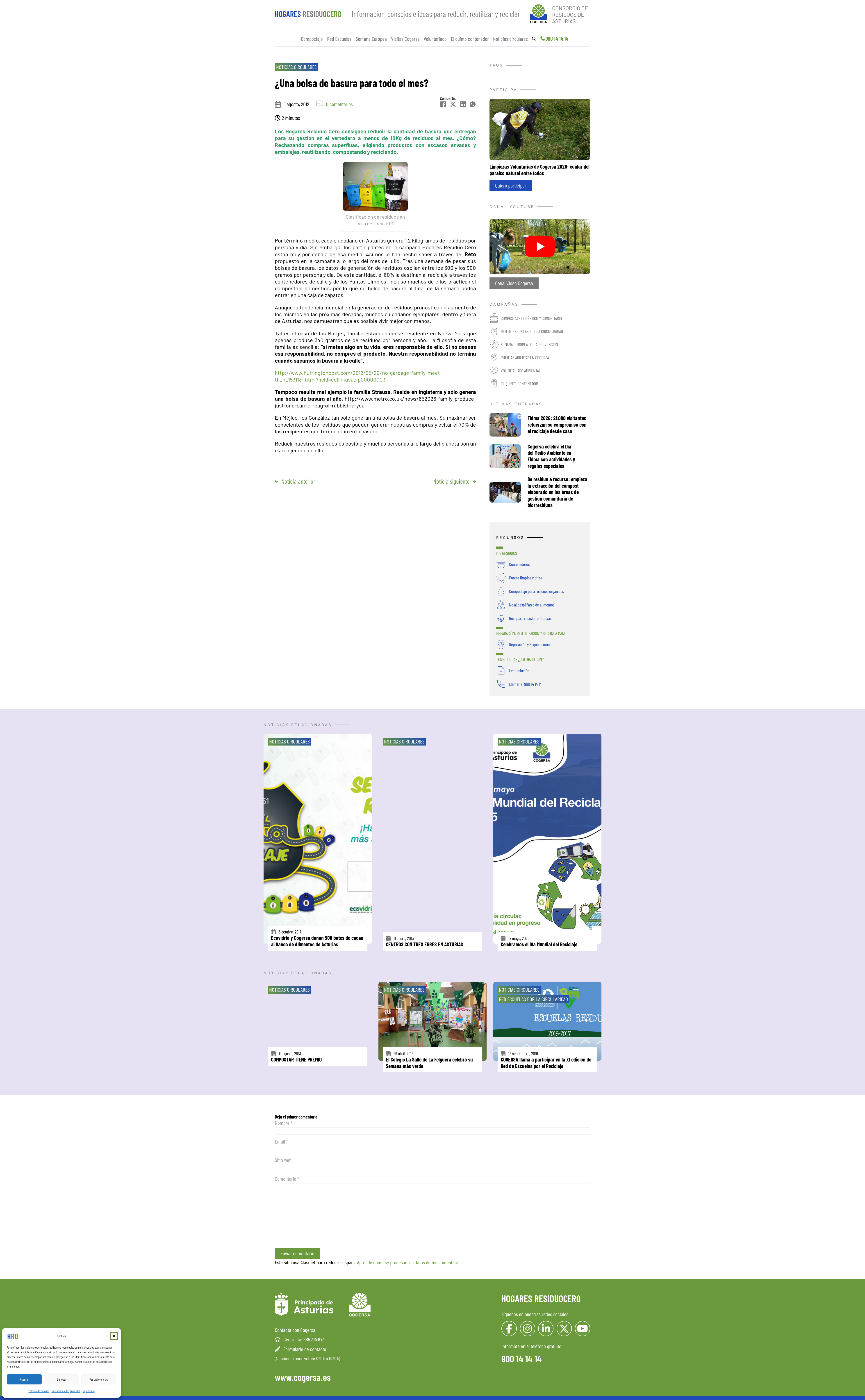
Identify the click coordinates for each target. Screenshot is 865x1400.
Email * (281, 1141)
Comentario (287, 1178)
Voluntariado (435, 38)
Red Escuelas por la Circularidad (533, 999)
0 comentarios (339, 104)
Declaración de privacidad (66, 1391)
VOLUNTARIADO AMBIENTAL (521, 370)
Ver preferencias (98, 1379)
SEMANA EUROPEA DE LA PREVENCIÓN (529, 344)
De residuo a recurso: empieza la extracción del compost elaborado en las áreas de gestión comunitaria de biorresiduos (557, 492)
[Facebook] (443, 104)
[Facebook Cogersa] (509, 1328)
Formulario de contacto (304, 1349)
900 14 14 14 (557, 38)
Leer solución (519, 670)
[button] (114, 1336)
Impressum (89, 1391)
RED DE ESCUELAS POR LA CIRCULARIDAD (532, 331)
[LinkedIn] (463, 104)
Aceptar (24, 1379)
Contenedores (519, 564)
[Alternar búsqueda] (534, 38)
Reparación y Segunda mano (530, 644)
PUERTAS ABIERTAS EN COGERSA (525, 357)
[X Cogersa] (564, 1328)
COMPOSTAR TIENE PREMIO (296, 1059)
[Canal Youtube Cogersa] (539, 245)
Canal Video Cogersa (514, 283)
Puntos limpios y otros (525, 577)
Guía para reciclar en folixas (530, 618)
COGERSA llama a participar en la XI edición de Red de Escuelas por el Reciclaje (546, 1062)
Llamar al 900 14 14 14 (525, 684)
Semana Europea (371, 38)
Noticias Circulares (296, 67)
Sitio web (283, 1160)
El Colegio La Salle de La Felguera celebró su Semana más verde (429, 1062)
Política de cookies (39, 1391)
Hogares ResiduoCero (541, 1298)
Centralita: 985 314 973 (304, 1339)
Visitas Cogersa (405, 38)
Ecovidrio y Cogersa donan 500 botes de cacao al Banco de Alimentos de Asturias (317, 940)
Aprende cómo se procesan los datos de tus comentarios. (410, 1262)
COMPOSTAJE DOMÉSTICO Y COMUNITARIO (531, 318)
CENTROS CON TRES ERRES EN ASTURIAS (424, 944)
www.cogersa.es (303, 1377)
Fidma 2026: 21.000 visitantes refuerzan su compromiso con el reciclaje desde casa (557, 424)
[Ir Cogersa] (560, 13)
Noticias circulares (510, 38)
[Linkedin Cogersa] (546, 1328)
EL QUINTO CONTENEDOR (519, 383)
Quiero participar (510, 185)
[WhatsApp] (472, 104)
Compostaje (312, 38)
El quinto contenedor (470, 38)
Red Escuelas (339, 38)
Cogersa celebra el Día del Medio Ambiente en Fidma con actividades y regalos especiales (551, 456)
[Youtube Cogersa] (582, 1328)
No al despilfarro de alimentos (531, 604)
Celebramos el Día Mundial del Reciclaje (539, 944)
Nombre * (284, 1122)
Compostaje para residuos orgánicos (536, 591)
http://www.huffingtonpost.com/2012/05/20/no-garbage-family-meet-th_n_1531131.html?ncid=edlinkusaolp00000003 (358, 376)
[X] (453, 104)
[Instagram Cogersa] (527, 1328)
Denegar (61, 1379)
